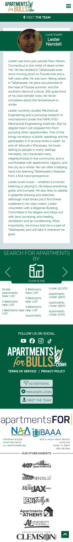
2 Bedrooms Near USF (33, 291)
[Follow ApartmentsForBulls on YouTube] (23, 341)
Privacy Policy (53, 371)
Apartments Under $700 (57, 313)
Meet (38, 17)
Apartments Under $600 (57, 304)
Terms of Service (22, 371)
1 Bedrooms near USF (13, 312)
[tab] (36, 273)
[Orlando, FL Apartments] (36, 463)
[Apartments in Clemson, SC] (36, 536)
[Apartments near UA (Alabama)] (36, 524)
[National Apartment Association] (21, 432)
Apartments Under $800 (57, 295)
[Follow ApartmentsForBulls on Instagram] (40, 341)
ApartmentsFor (12, 442)
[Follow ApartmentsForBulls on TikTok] (49, 341)
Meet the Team (38, 400)
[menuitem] (13, 293)
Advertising (38, 384)
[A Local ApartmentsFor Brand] (36, 419)
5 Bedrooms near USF (10, 303)
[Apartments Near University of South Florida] (19, 7)
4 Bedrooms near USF (33, 308)
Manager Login (39, 392)
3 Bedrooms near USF (33, 299)
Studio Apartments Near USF (10, 293)
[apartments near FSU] (36, 499)
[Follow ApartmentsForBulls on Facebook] (32, 341)
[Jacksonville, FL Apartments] (36, 487)
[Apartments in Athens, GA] (36, 511)
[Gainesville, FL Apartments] (36, 475)
